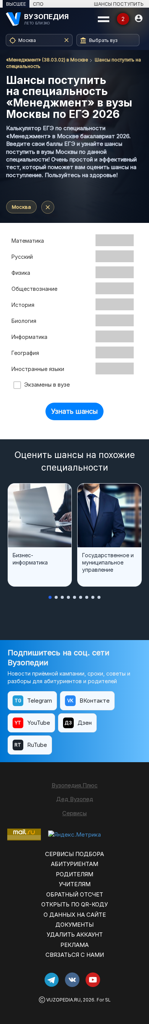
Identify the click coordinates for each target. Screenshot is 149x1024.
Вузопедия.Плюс (75, 785)
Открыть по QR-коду (74, 904)
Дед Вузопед (74, 799)
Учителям (75, 884)
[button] (50, 597)
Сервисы (74, 813)
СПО (38, 4)
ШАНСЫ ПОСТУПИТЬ (119, 4)
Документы (74, 924)
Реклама (74, 944)
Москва (21, 207)
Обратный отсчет (74, 894)
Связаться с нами (74, 954)
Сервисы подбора (74, 854)
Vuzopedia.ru (63, 1000)
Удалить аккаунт (75, 934)
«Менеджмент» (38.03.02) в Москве (47, 60)
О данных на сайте (75, 914)
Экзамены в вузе (45, 384)
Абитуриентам (74, 864)
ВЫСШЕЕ (16, 4)
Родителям (74, 874)
